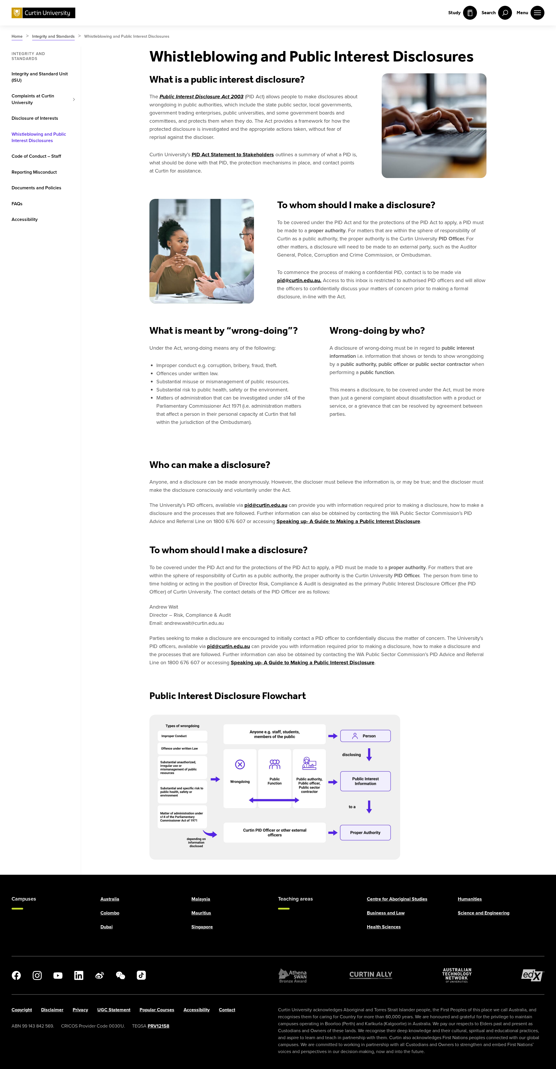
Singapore (202, 926)
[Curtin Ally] (371, 975)
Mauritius (201, 913)
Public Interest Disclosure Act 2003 (202, 96)
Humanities (470, 899)
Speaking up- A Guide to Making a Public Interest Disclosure (348, 521)
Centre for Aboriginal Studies (397, 899)
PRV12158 (158, 1026)
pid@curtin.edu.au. (299, 280)
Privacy (80, 1009)
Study (454, 12)
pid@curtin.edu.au (265, 505)
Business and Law (386, 913)
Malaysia (200, 899)
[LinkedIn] (78, 975)
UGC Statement (113, 1009)
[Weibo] (99, 975)
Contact (227, 1009)
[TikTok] (141, 975)
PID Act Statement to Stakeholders (233, 154)
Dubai (106, 926)
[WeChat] (120, 975)
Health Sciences (384, 926)
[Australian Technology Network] (457, 975)
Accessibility (197, 1009)
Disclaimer (52, 1009)
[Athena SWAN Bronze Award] (292, 975)
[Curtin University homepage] (43, 13)
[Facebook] (16, 975)
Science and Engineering (483, 913)
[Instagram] (37, 975)
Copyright (22, 1009)
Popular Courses (157, 1009)
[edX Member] (532, 975)
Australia (109, 899)
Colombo (109, 913)
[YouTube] (58, 975)
